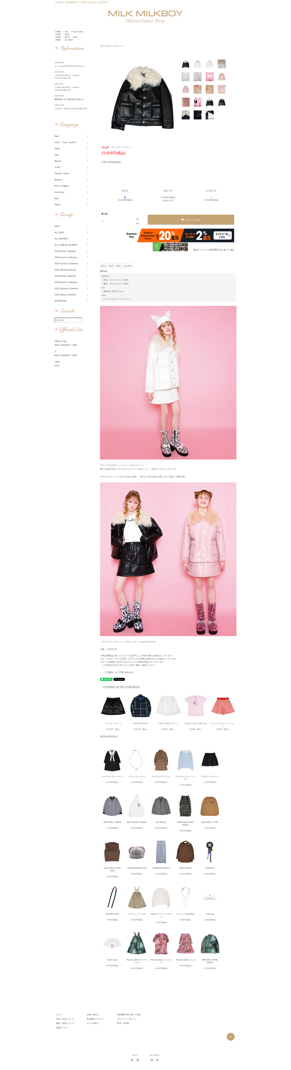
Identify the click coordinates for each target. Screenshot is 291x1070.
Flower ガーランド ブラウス (161, 915)
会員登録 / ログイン (95, 1019)
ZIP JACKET (161, 822)
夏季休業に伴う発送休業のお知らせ (69, 99)
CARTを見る (87, 2)
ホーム (59, 1014)
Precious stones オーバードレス (136, 961)
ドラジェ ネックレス (136, 776)
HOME (59, 2)
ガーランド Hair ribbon (185, 914)
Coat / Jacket (77, 32)
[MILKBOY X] (157, 1060)
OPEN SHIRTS (185, 868)
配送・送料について (65, 1023)
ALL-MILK (69, 40)
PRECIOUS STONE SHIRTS (210, 961)
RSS (119, 1023)
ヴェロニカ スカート (209, 776)
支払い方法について (65, 1019)
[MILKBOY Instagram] (152, 1060)
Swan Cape (112, 960)
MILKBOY (65, 345)
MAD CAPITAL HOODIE (136, 822)
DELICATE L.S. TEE (210, 822)
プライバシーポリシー (127, 1019)
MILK (75, 37)
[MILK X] (138, 1060)
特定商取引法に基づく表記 (221, 249)
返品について (200, 249)
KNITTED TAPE (112, 914)
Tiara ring (210, 914)
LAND (74, 345)
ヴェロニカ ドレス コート (112, 776)
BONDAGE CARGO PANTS (185, 823)
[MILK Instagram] (132, 1060)
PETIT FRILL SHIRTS (112, 822)
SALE (67, 34)
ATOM (126, 1023)
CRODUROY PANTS (161, 868)
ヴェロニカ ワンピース (161, 776)
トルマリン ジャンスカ (136, 914)
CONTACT (103, 2)
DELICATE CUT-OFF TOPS (112, 869)
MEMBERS (71, 2)
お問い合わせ (93, 1014)
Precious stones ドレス (185, 960)
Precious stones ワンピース (161, 961)
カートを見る (93, 1023)
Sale (67, 32)
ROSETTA (210, 868)
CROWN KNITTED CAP (136, 868)
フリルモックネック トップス (185, 777)
